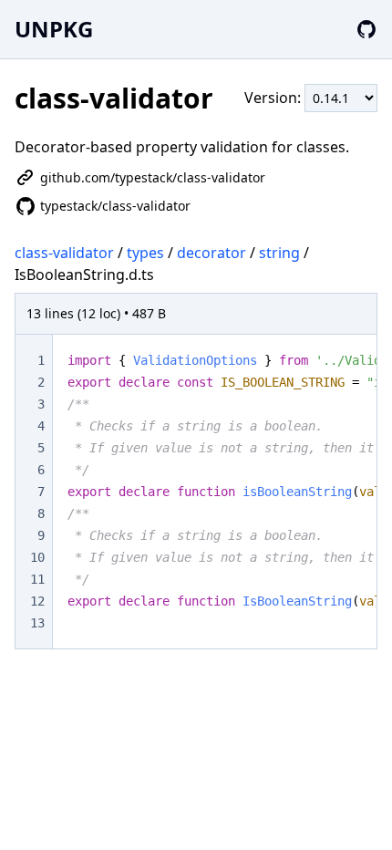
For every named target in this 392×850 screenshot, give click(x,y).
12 (37, 601)
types (145, 253)
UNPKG (54, 29)
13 (37, 623)
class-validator (64, 253)
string (279, 253)
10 (37, 557)
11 (37, 579)
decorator (211, 253)
